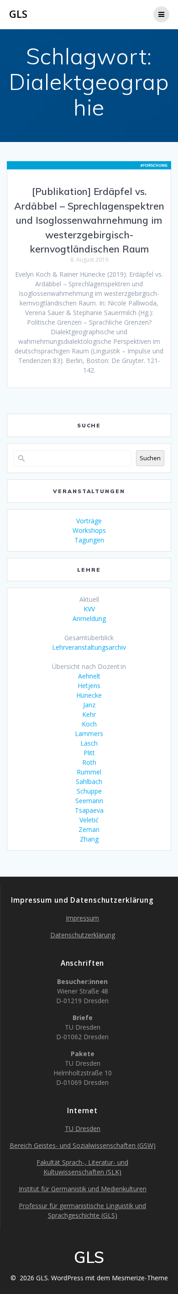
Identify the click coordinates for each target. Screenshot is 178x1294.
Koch (89, 724)
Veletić (89, 819)
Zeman (89, 829)
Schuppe (89, 791)
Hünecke (89, 695)
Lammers (89, 733)
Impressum (82, 918)
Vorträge (89, 520)
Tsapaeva (89, 810)
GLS (18, 14)
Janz (89, 704)
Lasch (89, 743)
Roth (89, 762)
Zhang (89, 839)
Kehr (89, 714)
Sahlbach (89, 781)
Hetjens (89, 685)
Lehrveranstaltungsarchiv (89, 647)
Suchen (150, 458)
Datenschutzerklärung (82, 935)
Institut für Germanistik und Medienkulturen (83, 1188)
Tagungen (89, 540)
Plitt (89, 752)
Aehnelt (89, 676)
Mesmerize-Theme (140, 1277)
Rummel (89, 772)
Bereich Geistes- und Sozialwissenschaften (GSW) (83, 1145)
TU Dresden (82, 1128)
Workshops (89, 530)
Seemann (89, 800)
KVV (89, 609)
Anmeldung (89, 618)
